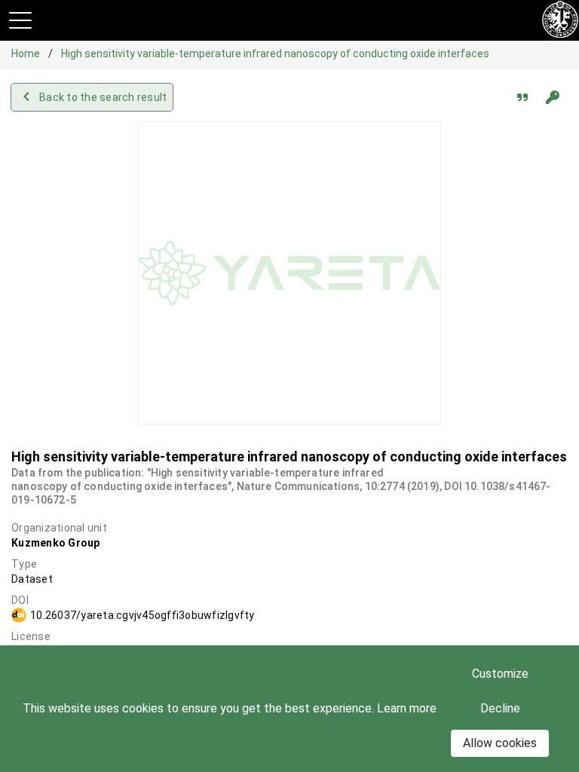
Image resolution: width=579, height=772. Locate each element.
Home (26, 53)
